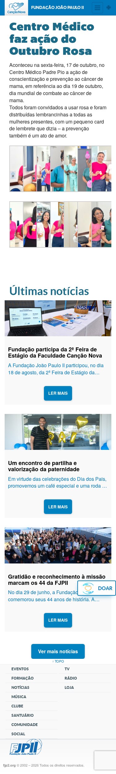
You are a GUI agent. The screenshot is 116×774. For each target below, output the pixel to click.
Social (18, 734)
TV (67, 669)
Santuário (22, 715)
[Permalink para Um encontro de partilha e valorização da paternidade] (58, 432)
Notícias (20, 687)
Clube (17, 706)
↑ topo (58, 661)
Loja (69, 687)
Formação (22, 678)
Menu (97, 7)
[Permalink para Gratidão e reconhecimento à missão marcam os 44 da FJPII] (58, 545)
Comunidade (24, 725)
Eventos (20, 669)
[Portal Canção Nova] (16, 7)
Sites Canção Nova (108, 7)
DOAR (105, 588)
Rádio (71, 678)
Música (18, 697)
